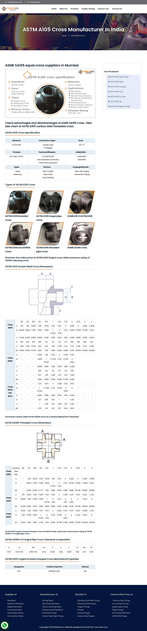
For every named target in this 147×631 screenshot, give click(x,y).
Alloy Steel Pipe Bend (51, 604)
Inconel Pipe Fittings (120, 604)
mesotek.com (101, 627)
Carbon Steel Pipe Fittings (52, 616)
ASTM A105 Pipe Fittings (119, 77)
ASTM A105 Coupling (118, 87)
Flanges (80, 610)
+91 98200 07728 (34, 2)
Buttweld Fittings (49, 613)
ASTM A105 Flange (119, 616)
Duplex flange (117, 610)
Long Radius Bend (14, 610)
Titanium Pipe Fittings (121, 600)
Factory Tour (103, 9)
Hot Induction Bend (15, 616)
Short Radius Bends (15, 613)
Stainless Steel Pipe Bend (52, 610)
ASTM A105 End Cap (117, 97)
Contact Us (117, 9)
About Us (64, 9)
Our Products (111, 71)
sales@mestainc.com (15, 2)
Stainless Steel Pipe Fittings (88, 600)
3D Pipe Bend (47, 600)
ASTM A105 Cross (116, 92)
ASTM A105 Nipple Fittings (120, 106)
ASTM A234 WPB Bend (121, 613)
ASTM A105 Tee (116, 102)
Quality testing (88, 9)
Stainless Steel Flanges (86, 604)
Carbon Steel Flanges (85, 616)
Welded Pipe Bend (14, 607)
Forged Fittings (83, 607)
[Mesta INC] (10, 8)
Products (75, 9)
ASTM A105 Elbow (117, 82)
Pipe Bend (11, 600)
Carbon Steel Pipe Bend (51, 607)
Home (54, 9)
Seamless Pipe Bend (15, 604)
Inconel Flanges (83, 613)
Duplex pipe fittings (120, 607)
